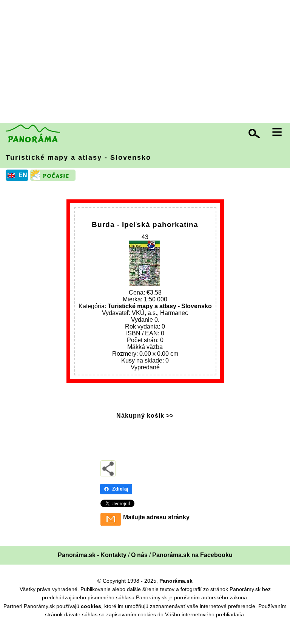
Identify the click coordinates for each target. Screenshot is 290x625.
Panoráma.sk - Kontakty (92, 555)
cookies (91, 606)
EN (23, 175)
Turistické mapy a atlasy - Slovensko (78, 157)
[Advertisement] (147, 62)
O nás (139, 555)
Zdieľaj (120, 489)
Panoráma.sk (176, 581)
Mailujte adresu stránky (156, 517)
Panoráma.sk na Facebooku (192, 555)
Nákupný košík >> (145, 415)
